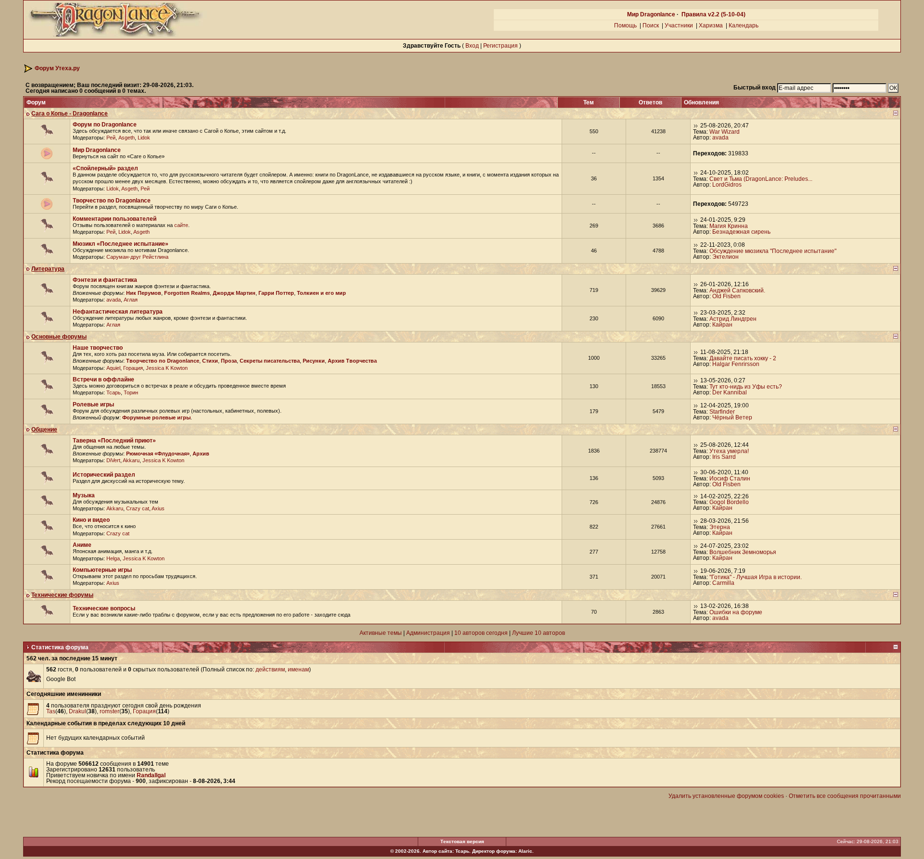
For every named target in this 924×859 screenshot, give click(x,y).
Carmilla (723, 583)
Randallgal (151, 775)
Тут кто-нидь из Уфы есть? (745, 386)
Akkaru (131, 460)
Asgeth (126, 137)
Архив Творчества (352, 361)
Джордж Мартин (234, 293)
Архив (200, 453)
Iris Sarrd (724, 457)
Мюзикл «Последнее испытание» (120, 243)
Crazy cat (137, 508)
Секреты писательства (270, 361)
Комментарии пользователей (114, 218)
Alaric (525, 851)
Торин (131, 392)
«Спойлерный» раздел (105, 168)
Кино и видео (91, 520)
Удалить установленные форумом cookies (726, 796)
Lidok (144, 137)
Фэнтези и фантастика (105, 280)
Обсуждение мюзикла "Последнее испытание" (772, 251)
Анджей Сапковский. (737, 290)
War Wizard (724, 131)
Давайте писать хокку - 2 (742, 358)
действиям (270, 669)
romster (109, 711)
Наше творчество (98, 347)
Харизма (711, 25)
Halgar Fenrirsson (735, 364)
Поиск (650, 25)
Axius (158, 508)
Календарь (743, 25)
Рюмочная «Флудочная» (158, 453)
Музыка (84, 495)
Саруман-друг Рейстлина (137, 257)
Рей (111, 137)
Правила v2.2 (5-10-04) (713, 14)
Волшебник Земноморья (742, 552)
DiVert (113, 460)
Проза (229, 361)
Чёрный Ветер (732, 417)
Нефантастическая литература (118, 311)
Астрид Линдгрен (733, 319)
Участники (679, 25)
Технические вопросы (104, 608)
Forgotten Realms (187, 293)
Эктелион (725, 256)
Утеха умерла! (729, 451)
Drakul (77, 711)
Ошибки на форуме (735, 612)
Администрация (428, 633)
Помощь (625, 25)
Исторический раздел (104, 474)
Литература (47, 268)
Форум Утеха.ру (57, 68)
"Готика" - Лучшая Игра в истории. (755, 577)
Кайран (722, 324)
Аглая (131, 300)
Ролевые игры (93, 404)
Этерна (719, 527)
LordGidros (727, 184)
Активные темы (380, 633)
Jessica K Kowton (167, 368)
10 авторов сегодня (481, 633)
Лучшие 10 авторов (538, 633)
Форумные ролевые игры (156, 417)
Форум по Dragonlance (105, 124)
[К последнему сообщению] (696, 125)
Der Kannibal (729, 392)
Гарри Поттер (276, 293)
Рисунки (314, 361)
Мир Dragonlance (651, 14)
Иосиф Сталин (729, 478)
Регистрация (500, 45)
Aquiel (113, 368)
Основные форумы (59, 336)
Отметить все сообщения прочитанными (845, 796)
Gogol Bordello (729, 502)
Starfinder (722, 411)
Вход (472, 45)
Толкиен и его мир (321, 293)
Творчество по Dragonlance (112, 200)
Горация (133, 368)
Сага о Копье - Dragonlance (69, 113)
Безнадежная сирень (741, 231)
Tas (50, 711)
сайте (181, 225)
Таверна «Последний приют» (114, 440)
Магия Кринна (728, 226)
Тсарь (113, 392)
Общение (44, 429)
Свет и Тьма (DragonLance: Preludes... (760, 179)
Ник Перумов (143, 293)
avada (720, 137)
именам (298, 669)
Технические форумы (62, 595)
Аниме (82, 545)
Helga (113, 558)
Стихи (210, 361)
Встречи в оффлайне (103, 379)
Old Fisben (726, 296)
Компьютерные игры (102, 570)
